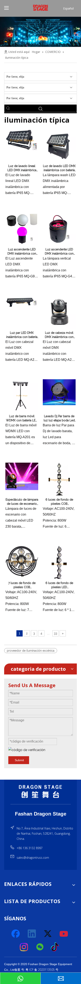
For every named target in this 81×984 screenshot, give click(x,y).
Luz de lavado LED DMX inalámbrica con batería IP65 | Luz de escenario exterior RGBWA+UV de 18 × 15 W (59, 168)
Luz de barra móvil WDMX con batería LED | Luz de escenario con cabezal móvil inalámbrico (22, 418)
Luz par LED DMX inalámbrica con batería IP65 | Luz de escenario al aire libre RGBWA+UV (22, 335)
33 (55, 633)
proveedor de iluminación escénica (30, 650)
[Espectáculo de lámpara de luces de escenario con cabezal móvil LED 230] (21, 476)
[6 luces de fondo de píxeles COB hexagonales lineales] (59, 479)
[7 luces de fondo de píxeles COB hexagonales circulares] (21, 561)
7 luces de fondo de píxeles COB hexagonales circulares (21, 585)
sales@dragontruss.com (33, 858)
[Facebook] (16, 933)
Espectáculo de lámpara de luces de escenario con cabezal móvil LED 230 (22, 502)
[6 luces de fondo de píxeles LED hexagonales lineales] (59, 563)
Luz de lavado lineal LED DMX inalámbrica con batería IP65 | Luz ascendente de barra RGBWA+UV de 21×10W (22, 168)
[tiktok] (56, 947)
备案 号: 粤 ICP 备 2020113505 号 (36, 970)
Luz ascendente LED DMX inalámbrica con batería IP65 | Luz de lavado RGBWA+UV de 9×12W (22, 252)
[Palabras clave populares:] (8, 108)
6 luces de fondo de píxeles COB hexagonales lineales (59, 502)
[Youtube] (64, 933)
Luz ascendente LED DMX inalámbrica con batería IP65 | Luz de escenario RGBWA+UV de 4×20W (59, 252)
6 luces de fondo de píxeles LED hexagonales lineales (59, 585)
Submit (19, 760)
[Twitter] (48, 933)
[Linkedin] (32, 933)
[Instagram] (24, 947)
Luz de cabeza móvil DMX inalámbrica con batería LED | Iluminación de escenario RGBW (59, 335)
